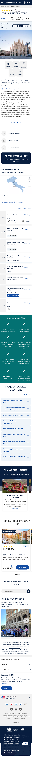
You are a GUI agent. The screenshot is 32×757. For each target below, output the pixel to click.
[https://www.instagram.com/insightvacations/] (17, 709)
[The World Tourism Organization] (21, 730)
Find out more (15, 508)
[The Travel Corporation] (9, 730)
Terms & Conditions (14, 648)
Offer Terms (4, 683)
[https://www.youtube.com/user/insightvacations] (20, 709)
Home (2, 6)
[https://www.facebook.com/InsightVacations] (12, 709)
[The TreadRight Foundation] (15, 730)
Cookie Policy (10, 752)
